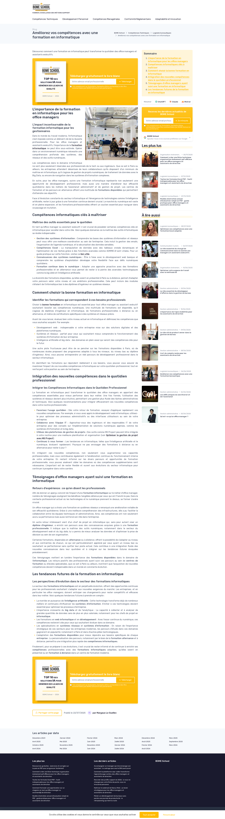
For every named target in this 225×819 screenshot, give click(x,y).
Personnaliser (169, 815)
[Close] (159, 390)
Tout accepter (149, 815)
